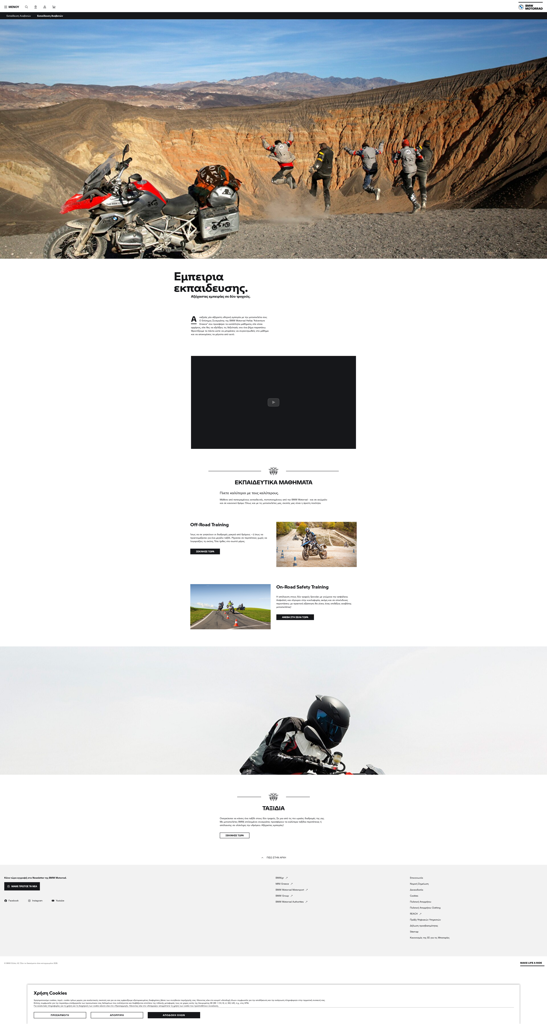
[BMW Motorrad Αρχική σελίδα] (531, 7)
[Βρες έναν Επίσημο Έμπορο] (35, 6)
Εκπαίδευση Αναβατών (19, 15)
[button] (11, 7)
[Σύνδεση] (44, 6)
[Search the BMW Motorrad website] (26, 6)
